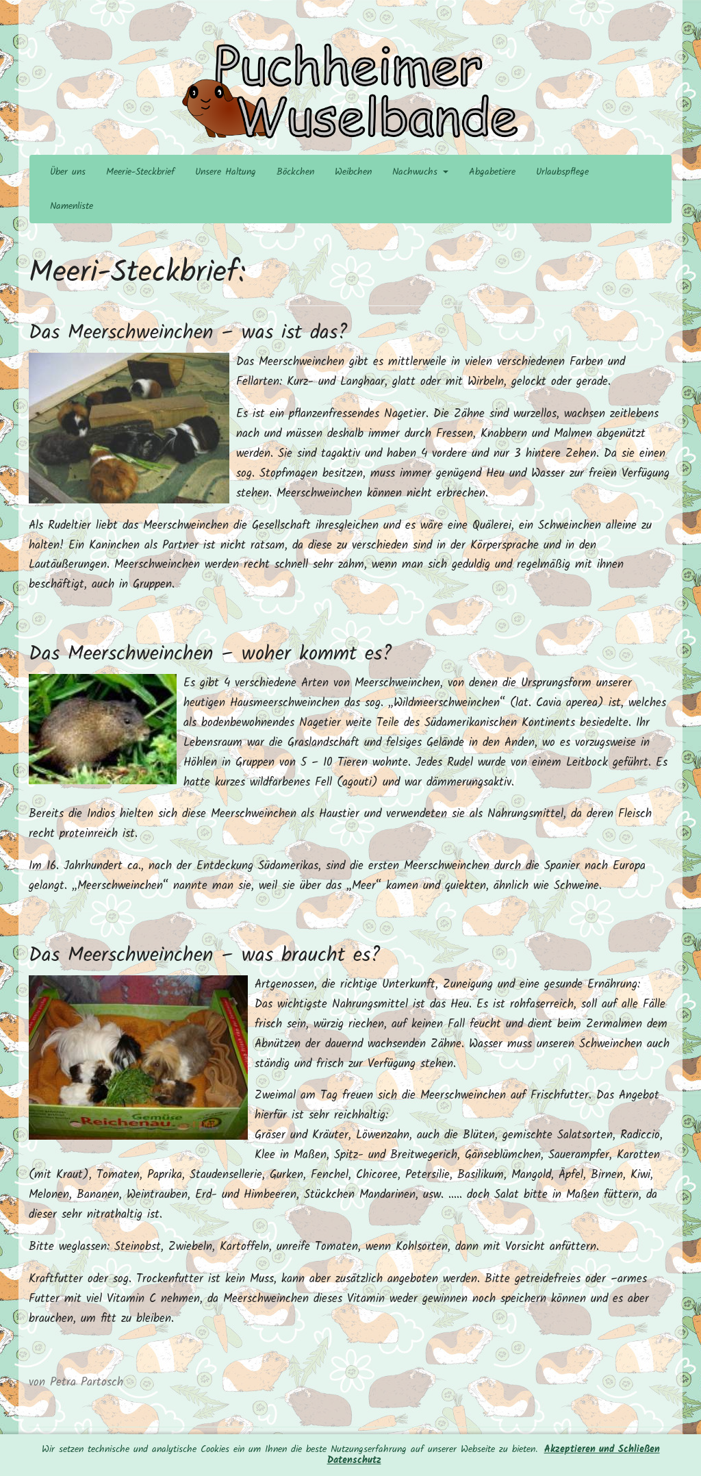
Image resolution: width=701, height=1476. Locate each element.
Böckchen (295, 171)
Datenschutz (354, 1460)
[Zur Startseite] (350, 91)
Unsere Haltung (225, 171)
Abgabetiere (492, 171)
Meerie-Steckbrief (140, 171)
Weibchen (353, 171)
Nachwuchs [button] (417, 171)
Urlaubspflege (562, 171)
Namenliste (71, 206)
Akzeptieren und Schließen (602, 1449)
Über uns (68, 171)
